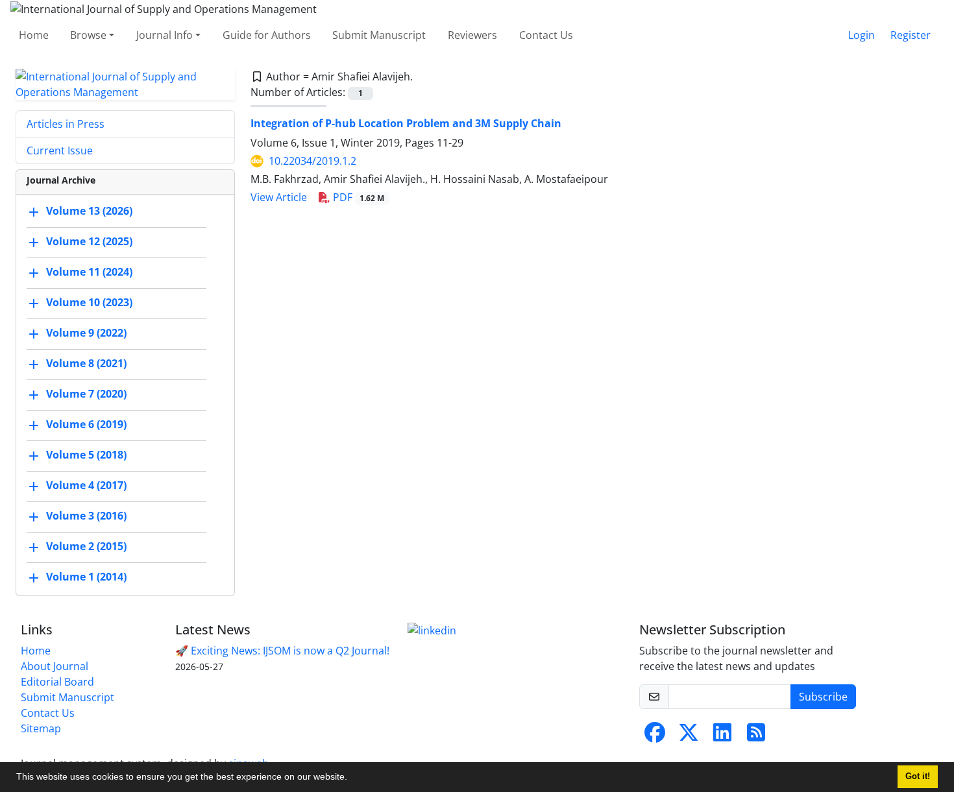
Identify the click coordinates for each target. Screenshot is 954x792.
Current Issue (60, 150)
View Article (279, 197)
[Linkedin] (432, 630)
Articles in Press (65, 124)
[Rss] (756, 736)
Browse (88, 35)
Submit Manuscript (379, 35)
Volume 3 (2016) (86, 516)
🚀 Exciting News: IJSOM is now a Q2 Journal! (282, 650)
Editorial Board (57, 682)
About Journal (54, 666)
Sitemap (41, 728)
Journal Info (164, 35)
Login (861, 35)
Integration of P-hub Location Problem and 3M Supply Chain (406, 123)
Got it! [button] (917, 776)
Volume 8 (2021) (86, 363)
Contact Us (546, 35)
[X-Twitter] (688, 736)
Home (34, 35)
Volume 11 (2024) (89, 272)
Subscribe (823, 697)
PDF (357, 197)
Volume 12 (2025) (89, 241)
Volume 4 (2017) (86, 485)
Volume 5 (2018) (86, 455)
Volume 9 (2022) (86, 333)
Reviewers (472, 35)
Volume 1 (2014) (86, 577)
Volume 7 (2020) (86, 394)
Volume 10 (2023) (89, 302)
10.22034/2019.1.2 (312, 161)
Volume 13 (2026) (89, 211)
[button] (352, 778)
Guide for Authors (267, 35)
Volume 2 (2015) (86, 546)
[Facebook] (654, 736)
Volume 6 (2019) (86, 424)
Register (910, 35)
